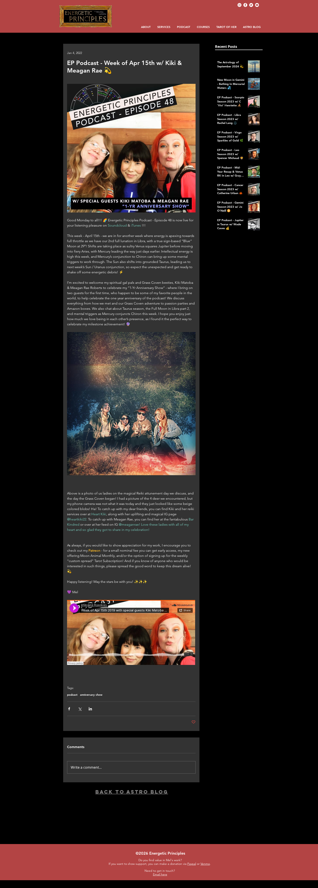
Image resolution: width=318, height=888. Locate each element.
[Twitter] (251, 5)
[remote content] (131, 633)
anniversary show (91, 694)
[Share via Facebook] (69, 709)
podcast (72, 694)
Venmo (205, 864)
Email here (160, 874)
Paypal (191, 864)
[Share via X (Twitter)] (80, 709)
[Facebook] (245, 5)
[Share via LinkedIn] (90, 709)
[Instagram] (239, 5)
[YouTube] (257, 5)
